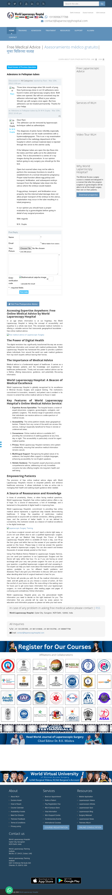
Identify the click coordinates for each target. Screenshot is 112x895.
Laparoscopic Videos (87, 800)
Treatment (51, 30)
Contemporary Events (53, 819)
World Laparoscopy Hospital (28, 892)
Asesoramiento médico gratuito (70, 47)
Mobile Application (86, 796)
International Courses (53, 822)
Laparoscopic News (86, 819)
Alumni (91, 30)
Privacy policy (16, 826)
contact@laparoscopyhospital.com (66, 21)
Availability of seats (18, 811)
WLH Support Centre (52, 815)
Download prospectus (88, 194)
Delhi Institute (75, 13)
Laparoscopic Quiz (86, 807)
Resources (65, 30)
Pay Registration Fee (53, 804)
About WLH (15, 796)
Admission (36, 30)
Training (22, 30)
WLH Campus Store (52, 807)
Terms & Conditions (18, 822)
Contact (13, 37)
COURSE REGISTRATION (56, 827)
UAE (93, 59)
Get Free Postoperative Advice (24, 304)
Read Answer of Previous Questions (22, 67)
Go (102, 3)
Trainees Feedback (18, 819)
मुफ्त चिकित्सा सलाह (20, 51)
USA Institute (100, 13)
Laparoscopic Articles (87, 804)
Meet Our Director (17, 815)
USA (100, 59)
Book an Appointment (53, 796)
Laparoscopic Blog (86, 811)
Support (79, 30)
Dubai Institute (88, 13)
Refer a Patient (50, 800)
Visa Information (51, 811)
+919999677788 (58, 17)
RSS (98, 608)
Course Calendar (17, 807)
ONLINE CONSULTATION (90, 827)
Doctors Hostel (16, 800)
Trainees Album (85, 822)
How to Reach (16, 804)
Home (11, 30)
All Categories (27, 81)
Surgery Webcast (85, 815)
